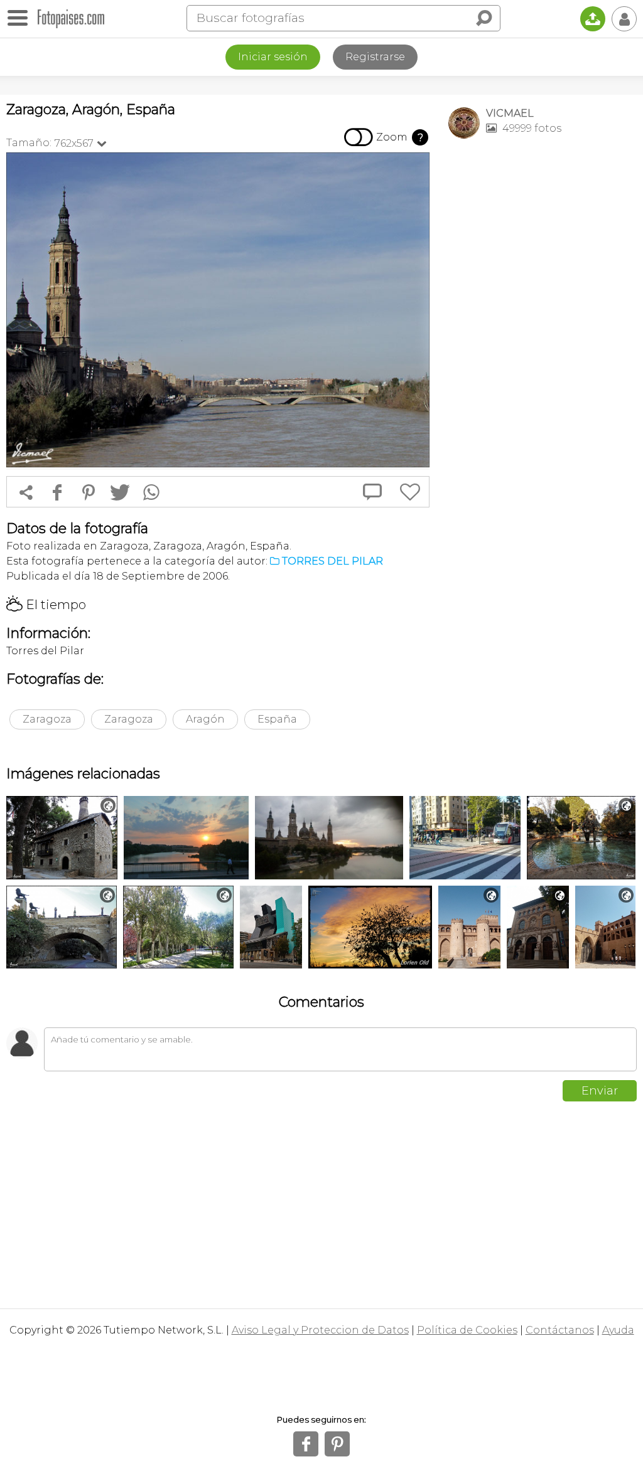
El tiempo (46, 604)
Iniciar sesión (273, 57)
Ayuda (618, 1330)
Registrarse (375, 57)
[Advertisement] (542, 235)
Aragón (205, 719)
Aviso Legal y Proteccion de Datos (320, 1330)
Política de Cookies (467, 1330)
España (277, 719)
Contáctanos (560, 1330)
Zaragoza (47, 719)
